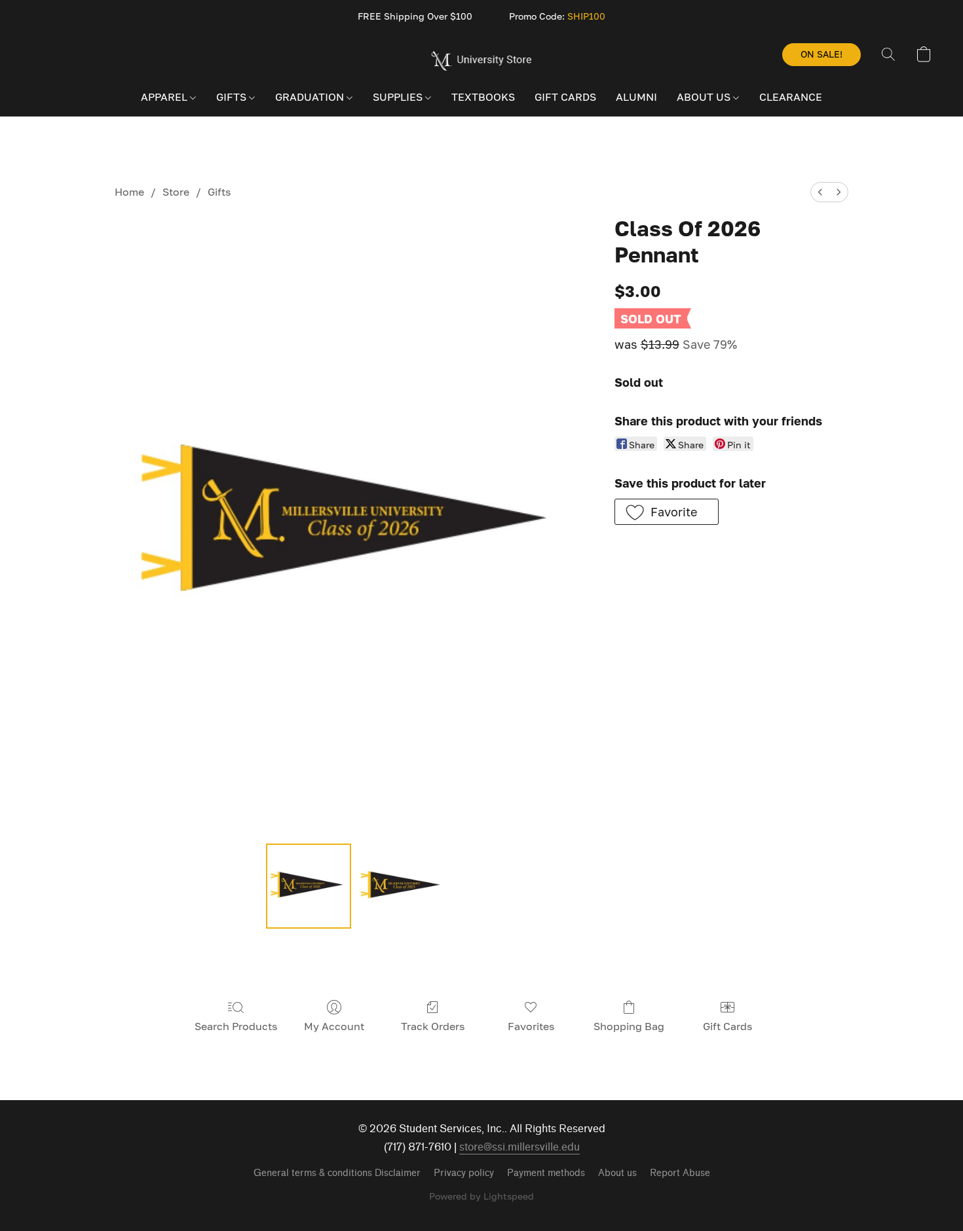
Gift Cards (727, 1026)
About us (617, 1173)
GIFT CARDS (565, 96)
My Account (334, 1026)
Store (175, 191)
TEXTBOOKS (483, 96)
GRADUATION (311, 96)
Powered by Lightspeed (481, 1196)
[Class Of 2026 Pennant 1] (399, 886)
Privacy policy (464, 1173)
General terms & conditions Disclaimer (337, 1173)
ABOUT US (705, 96)
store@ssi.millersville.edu (519, 1147)
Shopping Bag (629, 1026)
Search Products (236, 1026)
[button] (482, 60)
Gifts (219, 191)
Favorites (531, 1026)
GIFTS (232, 96)
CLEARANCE (790, 96)
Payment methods (546, 1173)
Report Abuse (680, 1173)
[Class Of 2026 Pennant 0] (308, 886)
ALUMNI (636, 96)
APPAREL (165, 96)
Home (129, 191)
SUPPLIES (399, 96)
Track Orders (432, 1026)
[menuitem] (820, 192)
